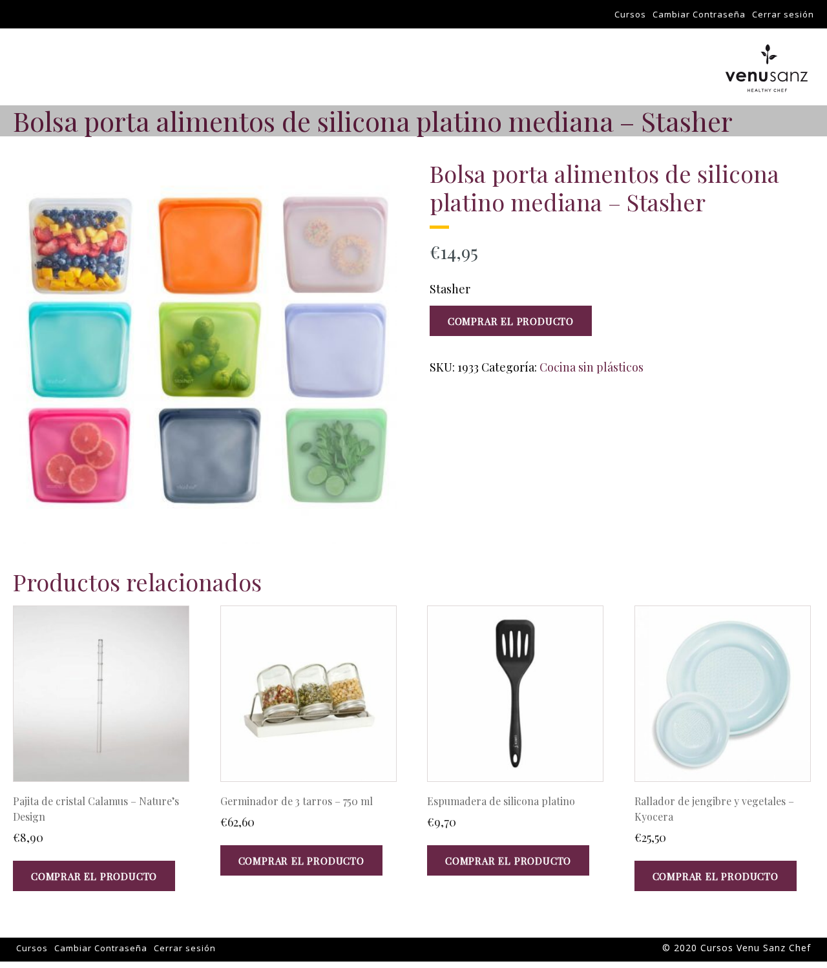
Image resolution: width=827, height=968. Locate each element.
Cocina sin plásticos (591, 367)
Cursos (630, 14)
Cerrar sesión (783, 14)
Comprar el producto (511, 321)
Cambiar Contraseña (699, 14)
